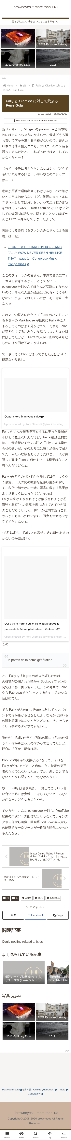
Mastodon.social (11, 1089)
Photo (62, 1089)
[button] (58, 915)
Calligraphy (34, 1093)
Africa (28, 898)
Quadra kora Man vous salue (23, 416)
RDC (40, 898)
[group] (24, 972)
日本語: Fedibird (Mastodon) (39, 1089)
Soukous (55, 898)
